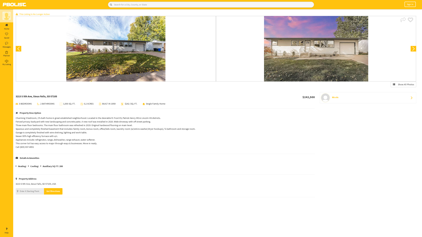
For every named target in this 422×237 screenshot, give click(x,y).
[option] (116, 49)
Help (7, 232)
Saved (6, 38)
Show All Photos (405, 84)
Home (6, 28)
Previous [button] (18, 49)
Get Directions (53, 191)
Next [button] (413, 49)
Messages (7, 47)
